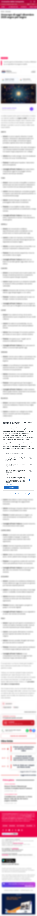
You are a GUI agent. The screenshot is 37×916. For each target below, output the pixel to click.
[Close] (33, 422)
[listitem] (18, 454)
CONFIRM (11, 487)
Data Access (18, 494)
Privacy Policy (29, 494)
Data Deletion (8, 494)
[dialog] (18, 458)
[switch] (30, 458)
